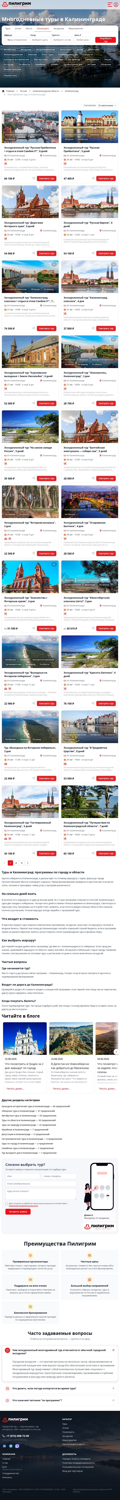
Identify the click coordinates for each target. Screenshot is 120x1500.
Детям (80, 49)
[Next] (27, 863)
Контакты (7, 1477)
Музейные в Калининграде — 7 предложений (25, 1129)
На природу (74, 59)
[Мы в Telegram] (11, 1446)
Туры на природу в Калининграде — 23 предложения (29, 1125)
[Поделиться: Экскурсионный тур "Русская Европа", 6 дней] (93, 253)
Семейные (40, 64)
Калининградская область (46, 91)
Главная (10, 91)
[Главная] (16, 4)
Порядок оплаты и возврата (76, 1458)
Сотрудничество (10, 1473)
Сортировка (90, 105)
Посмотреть (43, 28)
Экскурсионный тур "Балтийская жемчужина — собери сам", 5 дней (85, 449)
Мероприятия (76, 28)
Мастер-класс (41, 59)
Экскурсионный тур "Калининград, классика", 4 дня (86, 299)
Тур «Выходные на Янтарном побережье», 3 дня (30, 749)
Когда (33, 35)
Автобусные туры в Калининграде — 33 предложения (29, 1115)
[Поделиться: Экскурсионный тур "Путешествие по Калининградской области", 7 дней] (93, 853)
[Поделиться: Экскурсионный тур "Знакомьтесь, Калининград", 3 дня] (93, 403)
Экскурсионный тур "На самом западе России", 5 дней (28, 449)
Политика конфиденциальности (78, 1462)
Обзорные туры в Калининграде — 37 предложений (28, 1111)
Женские (32, 54)
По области (24, 64)
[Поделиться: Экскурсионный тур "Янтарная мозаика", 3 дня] (33, 553)
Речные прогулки (12, 69)
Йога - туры (47, 54)
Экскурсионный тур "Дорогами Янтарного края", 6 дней (23, 224)
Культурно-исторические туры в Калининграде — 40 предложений (36, 1106)
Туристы (56, 35)
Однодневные (92, 59)
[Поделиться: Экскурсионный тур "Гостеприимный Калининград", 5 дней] (33, 853)
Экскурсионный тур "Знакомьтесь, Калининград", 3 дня (85, 374)
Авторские (26, 49)
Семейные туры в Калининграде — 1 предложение (28, 1148)
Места (29, 28)
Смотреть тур (46, 178)
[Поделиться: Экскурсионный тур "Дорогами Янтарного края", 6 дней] (33, 253)
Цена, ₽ (77, 35)
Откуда (8, 35)
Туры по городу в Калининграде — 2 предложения (27, 1143)
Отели (18, 28)
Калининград (71, 91)
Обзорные (106, 64)
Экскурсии (59, 28)
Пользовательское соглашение (78, 1467)
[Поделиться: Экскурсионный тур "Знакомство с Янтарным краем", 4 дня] (33, 628)
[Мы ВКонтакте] (4, 1446)
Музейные (58, 59)
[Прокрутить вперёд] (116, 1052)
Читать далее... (15, 1088)
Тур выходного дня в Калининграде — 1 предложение (29, 1152)
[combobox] (84, 40)
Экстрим (91, 64)
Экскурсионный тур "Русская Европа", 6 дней (88, 224)
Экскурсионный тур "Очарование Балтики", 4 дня (85, 524)
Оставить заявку (18, 1211)
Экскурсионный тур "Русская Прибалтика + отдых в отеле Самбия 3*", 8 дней (30, 149)
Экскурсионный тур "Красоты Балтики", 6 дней (90, 674)
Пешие (107, 59)
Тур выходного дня (72, 64)
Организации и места (73, 1444)
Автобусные (10, 49)
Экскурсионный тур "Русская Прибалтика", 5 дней (81, 149)
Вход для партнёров (72, 1471)
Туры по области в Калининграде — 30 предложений (29, 1120)
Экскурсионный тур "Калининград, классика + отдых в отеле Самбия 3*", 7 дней (28, 299)
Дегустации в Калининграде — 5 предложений (25, 1134)
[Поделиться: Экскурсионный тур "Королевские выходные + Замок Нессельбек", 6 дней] (33, 403)
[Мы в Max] (17, 1446)
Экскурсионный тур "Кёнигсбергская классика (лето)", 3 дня (86, 599)
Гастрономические (45, 49)
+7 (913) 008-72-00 (17, 1436)
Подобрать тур (106, 40)
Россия (23, 91)
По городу (9, 64)
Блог (4, 1467)
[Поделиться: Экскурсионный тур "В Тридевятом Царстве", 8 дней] (93, 778)
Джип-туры (93, 49)
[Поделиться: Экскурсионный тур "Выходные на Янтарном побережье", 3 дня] (33, 703)
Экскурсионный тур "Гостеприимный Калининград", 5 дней (27, 824)
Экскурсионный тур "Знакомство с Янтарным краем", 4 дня (25, 599)
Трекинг (54, 64)
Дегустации (66, 49)
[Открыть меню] (110, 4)
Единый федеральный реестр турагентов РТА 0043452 (92, 1490)
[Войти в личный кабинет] (116, 4)
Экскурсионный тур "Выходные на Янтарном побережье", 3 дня (25, 674)
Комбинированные (68, 54)
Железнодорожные (13, 54)
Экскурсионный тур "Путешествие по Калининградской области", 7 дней (87, 824)
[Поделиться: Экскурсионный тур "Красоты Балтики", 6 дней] (93, 703)
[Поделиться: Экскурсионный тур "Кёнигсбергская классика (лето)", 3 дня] (93, 628)
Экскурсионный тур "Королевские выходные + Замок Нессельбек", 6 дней (28, 374)
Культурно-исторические (16, 59)
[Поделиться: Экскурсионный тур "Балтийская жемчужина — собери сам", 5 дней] (93, 478)
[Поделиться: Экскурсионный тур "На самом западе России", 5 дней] (33, 478)
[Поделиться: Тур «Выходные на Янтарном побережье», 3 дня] (33, 778)
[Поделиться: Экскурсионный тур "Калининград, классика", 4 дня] (93, 328)
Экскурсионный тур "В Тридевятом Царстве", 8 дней (85, 749)
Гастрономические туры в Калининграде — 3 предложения (32, 1138)
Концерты (88, 54)
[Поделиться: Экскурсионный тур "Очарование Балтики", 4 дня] (93, 553)
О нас (5, 1462)
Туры (7, 28)
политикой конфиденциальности (23, 1206)
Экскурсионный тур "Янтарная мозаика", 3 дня (30, 524)
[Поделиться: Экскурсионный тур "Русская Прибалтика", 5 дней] (93, 178)
